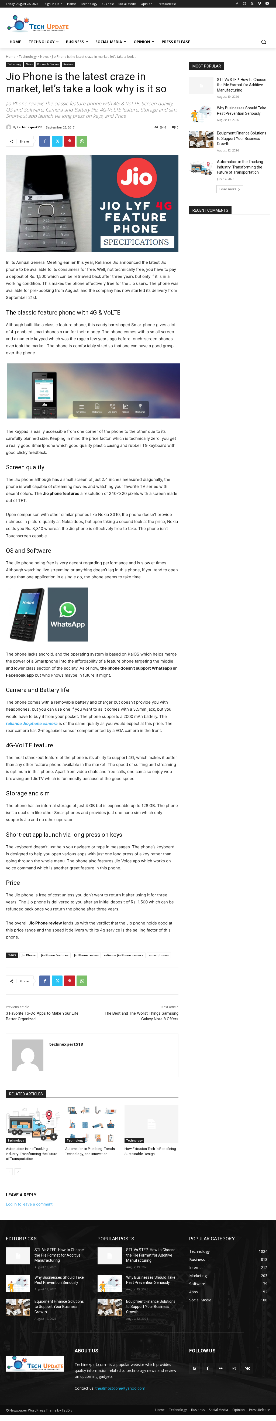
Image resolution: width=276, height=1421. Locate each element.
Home (10, 56)
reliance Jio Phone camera (123, 955)
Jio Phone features (54, 955)
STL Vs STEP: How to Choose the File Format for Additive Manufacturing (241, 84)
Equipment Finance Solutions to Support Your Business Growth (241, 138)
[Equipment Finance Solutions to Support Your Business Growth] (201, 139)
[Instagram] (245, 4)
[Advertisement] (132, 23)
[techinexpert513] (9, 127)
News (44, 56)
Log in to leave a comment (29, 1204)
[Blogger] (194, 1368)
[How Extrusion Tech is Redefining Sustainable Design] (151, 1124)
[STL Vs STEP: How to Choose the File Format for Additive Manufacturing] (201, 85)
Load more (227, 189)
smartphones (159, 955)
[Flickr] (221, 1368)
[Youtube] (267, 4)
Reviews (68, 64)
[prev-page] (9, 1171)
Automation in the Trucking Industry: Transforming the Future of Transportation (31, 1153)
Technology (28, 56)
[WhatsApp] (82, 141)
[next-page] (18, 1171)
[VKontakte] (247, 1368)
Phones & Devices (48, 64)
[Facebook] (237, 4)
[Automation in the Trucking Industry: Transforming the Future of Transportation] (33, 1124)
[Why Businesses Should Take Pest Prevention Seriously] (201, 114)
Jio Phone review (86, 955)
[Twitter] (252, 4)
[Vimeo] (259, 4)
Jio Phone (29, 955)
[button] (263, 41)
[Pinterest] (69, 141)
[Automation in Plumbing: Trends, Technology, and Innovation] (92, 1124)
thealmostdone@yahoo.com (120, 1388)
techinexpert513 (29, 127)
